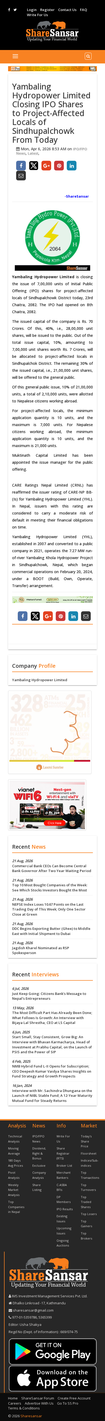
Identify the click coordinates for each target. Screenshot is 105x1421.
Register (47, 9)
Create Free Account (74, 1398)
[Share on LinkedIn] (71, 165)
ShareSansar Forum (37, 1398)
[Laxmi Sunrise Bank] (50, 731)
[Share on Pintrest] (59, 165)
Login (32, 9)
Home (13, 1398)
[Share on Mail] (21, 175)
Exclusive (39, 1165)
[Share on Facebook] (21, 165)
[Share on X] (33, 165)
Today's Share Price (86, 1141)
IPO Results (65, 1209)
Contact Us (67, 9)
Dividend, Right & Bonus (39, 1153)
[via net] (47, 804)
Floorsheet (88, 1153)
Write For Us (37, 14)
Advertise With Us (39, 1403)
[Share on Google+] (46, 165)
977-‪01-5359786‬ (24, 1317)
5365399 (45, 1317)
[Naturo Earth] (52, 599)
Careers (14, 1403)
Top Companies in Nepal (16, 1207)
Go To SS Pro (67, 1403)
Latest (33, 153)
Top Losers (89, 1214)
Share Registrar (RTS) (63, 1153)
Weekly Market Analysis (13, 1190)
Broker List (64, 1165)
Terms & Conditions (24, 1408)
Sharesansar (31, 1415)
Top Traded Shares (86, 1202)
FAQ (83, 9)
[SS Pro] (52, 68)
